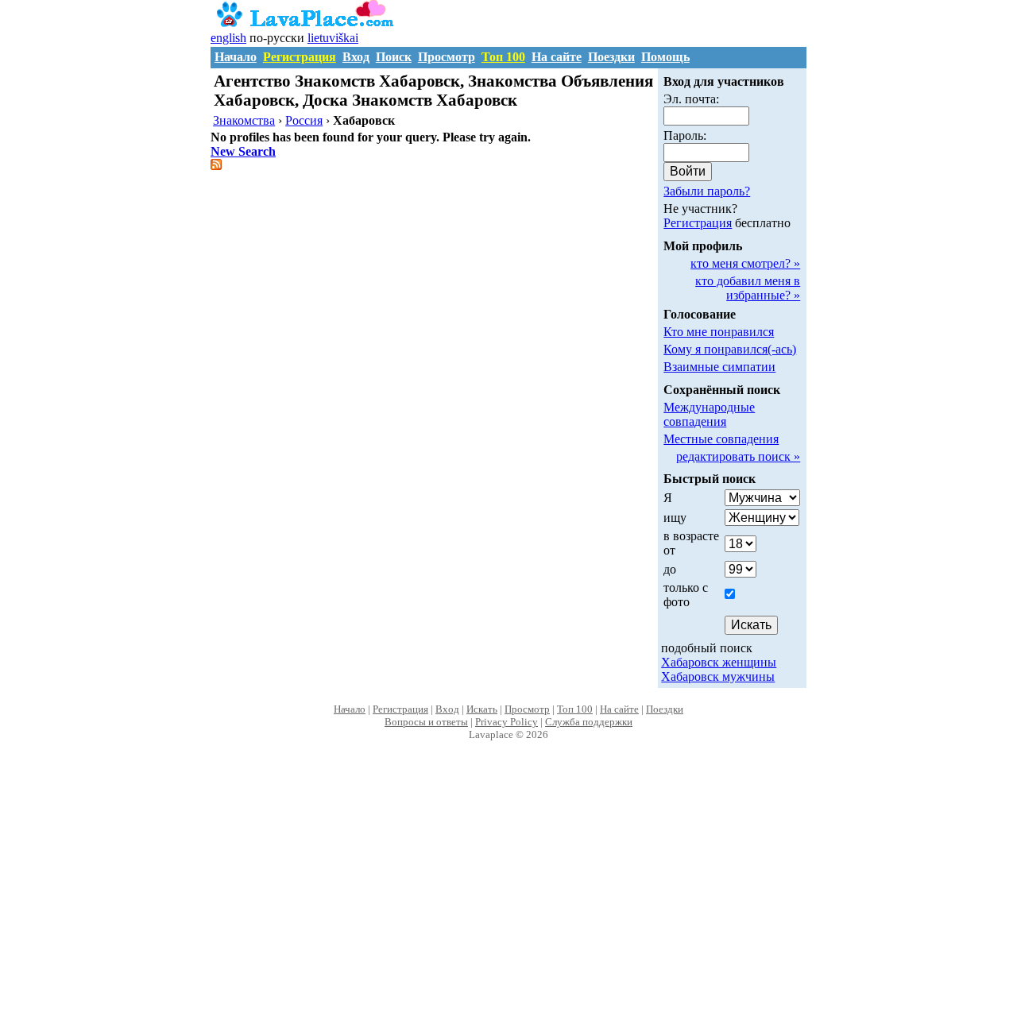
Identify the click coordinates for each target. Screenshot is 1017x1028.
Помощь (665, 57)
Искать (481, 709)
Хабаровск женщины (718, 662)
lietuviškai (332, 37)
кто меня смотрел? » (745, 263)
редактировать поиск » (738, 456)
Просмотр (446, 57)
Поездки (611, 57)
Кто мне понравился (718, 331)
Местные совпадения (721, 439)
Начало (236, 57)
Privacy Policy (506, 722)
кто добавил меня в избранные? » (747, 288)
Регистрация (299, 57)
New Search (243, 151)
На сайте (557, 57)
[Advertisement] (509, 901)
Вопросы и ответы (426, 722)
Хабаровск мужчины (718, 676)
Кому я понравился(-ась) (729, 349)
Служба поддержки (588, 722)
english (228, 37)
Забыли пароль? (706, 191)
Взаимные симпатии (719, 366)
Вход (355, 57)
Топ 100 (503, 57)
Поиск (394, 57)
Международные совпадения (709, 414)
